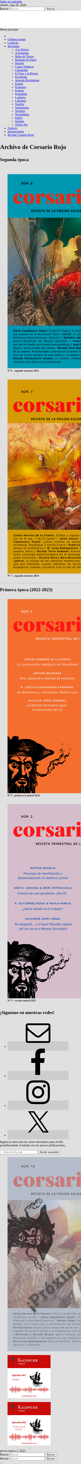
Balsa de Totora (24, 56)
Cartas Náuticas (24, 66)
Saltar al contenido (11, 1)
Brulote (19, 63)
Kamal (19, 83)
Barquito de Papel (25, 59)
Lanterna (20, 97)
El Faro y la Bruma (26, 73)
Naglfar (19, 104)
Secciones (13, 46)
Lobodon (20, 100)
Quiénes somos (17, 39)
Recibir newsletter (49, 1152)
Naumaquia (22, 107)
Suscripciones (16, 131)
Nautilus (20, 111)
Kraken (19, 90)
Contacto (13, 42)
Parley (19, 117)
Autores (12, 128)
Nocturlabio (22, 114)
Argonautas (22, 53)
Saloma (19, 121)
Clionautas (21, 70)
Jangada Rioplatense (27, 80)
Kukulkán (21, 94)
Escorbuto (21, 76)
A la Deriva (22, 49)
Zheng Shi (21, 124)
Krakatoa (20, 87)
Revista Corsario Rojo (21, 134)
